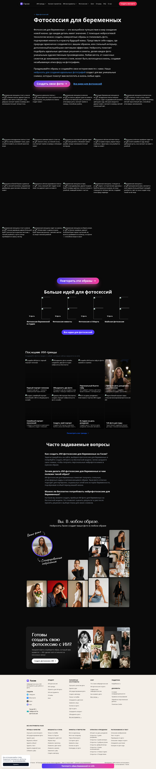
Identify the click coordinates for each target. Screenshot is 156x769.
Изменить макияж (53, 748)
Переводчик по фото (117, 738)
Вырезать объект (32, 740)
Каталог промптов (54, 4)
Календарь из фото (75, 748)
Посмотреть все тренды (77, 433)
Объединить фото (74, 714)
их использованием (19, 761)
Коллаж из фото (74, 706)
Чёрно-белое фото (74, 738)
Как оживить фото (96, 694)
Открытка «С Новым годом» (98, 752)
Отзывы (98, 4)
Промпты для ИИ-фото (55, 689)
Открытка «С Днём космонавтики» (96, 748)
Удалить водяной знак (34, 748)
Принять (16, 764)
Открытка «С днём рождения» (95, 736)
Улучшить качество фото (77, 685)
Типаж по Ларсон (53, 735)
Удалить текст (31, 745)
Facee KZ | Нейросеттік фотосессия (32, 711)
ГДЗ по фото (73, 708)
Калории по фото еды (117, 745)
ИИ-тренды (41, 4)
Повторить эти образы (76, 281)
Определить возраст (75, 711)
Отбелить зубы (31, 750)
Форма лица (51, 740)
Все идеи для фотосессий (87, 83)
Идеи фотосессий (42, 14)
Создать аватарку (74, 694)
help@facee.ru (116, 684)
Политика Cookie (117, 704)
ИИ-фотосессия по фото (97, 686)
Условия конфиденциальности (118, 693)
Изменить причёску (54, 743)
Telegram (32, 694)
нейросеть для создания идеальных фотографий (59, 72)
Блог (92, 4)
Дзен (30, 701)
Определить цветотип (76, 700)
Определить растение (118, 743)
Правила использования (119, 697)
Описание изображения (118, 733)
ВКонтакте (32, 698)
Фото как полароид (75, 735)
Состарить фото (74, 740)
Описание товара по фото (119, 740)
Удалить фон (73, 688)
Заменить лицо (74, 703)
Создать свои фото (128, 4)
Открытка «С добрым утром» (99, 742)
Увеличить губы (53, 750)
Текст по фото (115, 735)
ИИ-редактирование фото (77, 691)
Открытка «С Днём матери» (98, 740)
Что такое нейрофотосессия (99, 684)
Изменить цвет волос (54, 745)
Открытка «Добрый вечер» (98, 745)
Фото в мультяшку (74, 733)
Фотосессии (83, 4)
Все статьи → (94, 697)
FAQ (104, 4)
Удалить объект (31, 743)
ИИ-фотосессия (53, 684)
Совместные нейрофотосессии (96, 690)
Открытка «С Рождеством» (98, 754)
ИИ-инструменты (69, 4)
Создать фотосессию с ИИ (44, 661)
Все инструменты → (75, 717)
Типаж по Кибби (74, 697)
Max (30, 704)
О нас (110, 4)
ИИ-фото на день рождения (98, 733)
